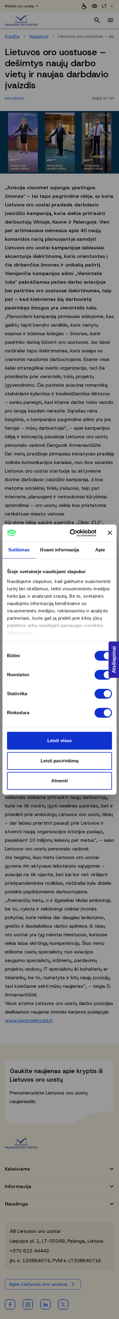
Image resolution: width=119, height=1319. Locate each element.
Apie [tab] (100, 549)
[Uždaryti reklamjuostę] (110, 533)
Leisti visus (59, 740)
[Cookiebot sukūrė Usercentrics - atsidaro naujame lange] (72, 533)
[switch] (103, 675)
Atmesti (59, 780)
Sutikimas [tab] (19, 549)
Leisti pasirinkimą (60, 760)
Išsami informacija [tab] (59, 549)
